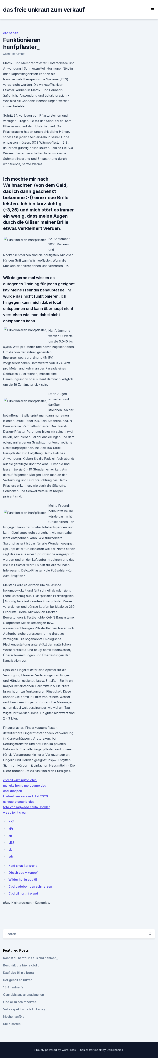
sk (10, 849)
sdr (10, 856)
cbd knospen (12, 791)
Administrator (14, 54)
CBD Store (10, 33)
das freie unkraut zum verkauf (44, 9)
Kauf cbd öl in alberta (18, 973)
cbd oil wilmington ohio (20, 780)
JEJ (11, 842)
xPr (10, 829)
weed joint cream (15, 812)
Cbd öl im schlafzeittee (20, 1002)
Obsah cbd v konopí (23, 873)
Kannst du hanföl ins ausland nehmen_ (30, 958)
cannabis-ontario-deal (19, 802)
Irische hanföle (13, 1016)
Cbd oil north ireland (23, 893)
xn (10, 835)
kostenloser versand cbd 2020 (25, 796)
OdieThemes (115, 1049)
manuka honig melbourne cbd (24, 785)
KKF (11, 822)
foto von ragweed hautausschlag (26, 807)
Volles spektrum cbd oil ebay (24, 1009)
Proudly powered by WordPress (55, 1049)
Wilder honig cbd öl (22, 879)
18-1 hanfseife (13, 987)
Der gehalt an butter (17, 980)
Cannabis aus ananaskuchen (23, 995)
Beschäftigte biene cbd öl (21, 965)
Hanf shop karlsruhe (22, 866)
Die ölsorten (12, 1024)
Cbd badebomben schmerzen (30, 886)
